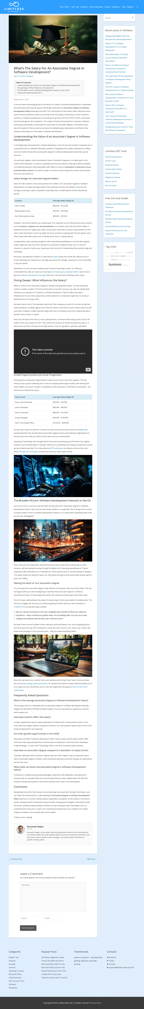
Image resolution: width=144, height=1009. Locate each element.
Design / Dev (14, 957)
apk (106, 252)
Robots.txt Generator (113, 157)
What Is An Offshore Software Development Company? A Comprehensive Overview (117, 68)
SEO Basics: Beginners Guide (52, 957)
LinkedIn (17, 607)
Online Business (96, 7)
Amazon (112, 252)
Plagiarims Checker (112, 177)
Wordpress (13, 988)
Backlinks (130, 252)
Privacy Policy (95, 1003)
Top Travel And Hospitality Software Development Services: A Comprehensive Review (118, 119)
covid (120, 252)
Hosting (12, 964)
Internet (84, 7)
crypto (123, 256)
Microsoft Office (15, 974)
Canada (128, 256)
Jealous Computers (81, 957)
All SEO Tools (110, 161)
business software (125, 259)
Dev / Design (127, 7)
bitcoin (114, 259)
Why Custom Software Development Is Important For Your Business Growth (119, 97)
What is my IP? (111, 181)
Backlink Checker (112, 165)
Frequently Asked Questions (28, 93)
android (124, 252)
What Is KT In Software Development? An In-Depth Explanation (116, 46)
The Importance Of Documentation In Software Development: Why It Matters (119, 79)
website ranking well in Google (33, 275)
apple (106, 265)
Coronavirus (108, 269)
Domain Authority (112, 173)
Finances (12, 961)
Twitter (111, 961)
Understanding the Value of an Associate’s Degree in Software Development (47, 85)
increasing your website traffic (65, 272)
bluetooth (108, 259)
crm (109, 252)
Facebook (112, 957)
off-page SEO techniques (28, 451)
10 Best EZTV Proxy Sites (51, 974)
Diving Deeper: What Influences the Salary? (34, 88)
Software (115, 7)
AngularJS (107, 256)
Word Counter (111, 185)
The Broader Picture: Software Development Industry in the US (42, 90)
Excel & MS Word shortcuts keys (118, 226)
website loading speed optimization (34, 683)
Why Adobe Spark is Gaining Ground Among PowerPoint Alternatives (116, 57)
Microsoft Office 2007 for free (53, 964)
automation (125, 265)
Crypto (107, 7)
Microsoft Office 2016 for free (53, 967)
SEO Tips (75, 7)
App (117, 252)
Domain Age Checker (113, 169)
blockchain (115, 256)
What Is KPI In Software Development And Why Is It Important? (116, 108)
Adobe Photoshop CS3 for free (53, 971)
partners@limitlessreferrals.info (121, 967)
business (115, 264)
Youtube (112, 964)
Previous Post (15, 859)
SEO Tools (64, 7)
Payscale (79, 187)
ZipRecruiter (83, 430)
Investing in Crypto (16, 971)
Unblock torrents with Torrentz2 (54, 977)
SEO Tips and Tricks (16, 981)
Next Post (92, 859)
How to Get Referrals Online (52, 961)
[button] (138, 7)
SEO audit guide (57, 448)
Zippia (55, 256)
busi (132, 256)
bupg (118, 259)
